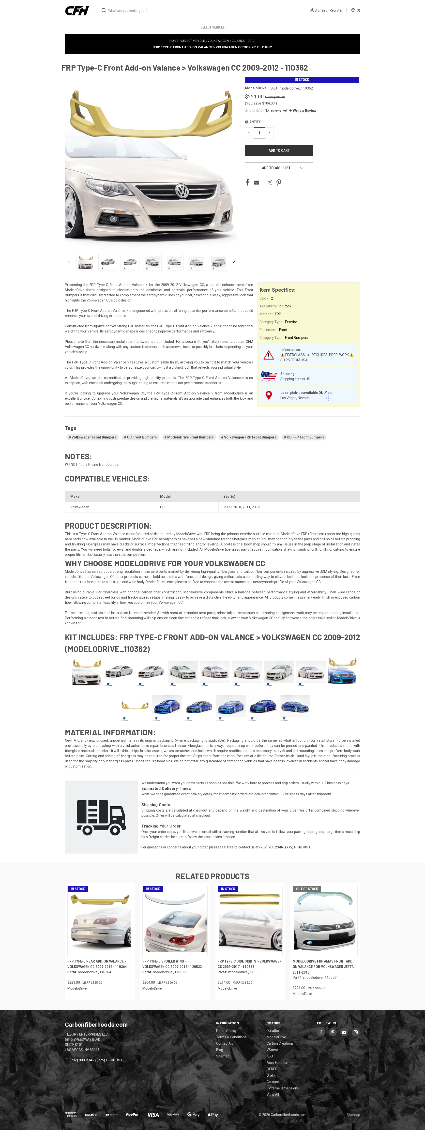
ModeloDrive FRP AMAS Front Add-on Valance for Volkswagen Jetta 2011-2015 (323, 967)
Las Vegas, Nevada (295, 398)
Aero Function (277, 1063)
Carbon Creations (280, 1043)
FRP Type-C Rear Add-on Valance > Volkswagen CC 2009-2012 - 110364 (97, 964)
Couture (273, 1082)
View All (273, 1095)
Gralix (271, 1075)
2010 (237, 507)
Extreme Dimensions (283, 1088)
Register (336, 10)
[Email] (256, 182)
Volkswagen (79, 507)
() (357, 10)
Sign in (320, 10)
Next (233, 262)
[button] (302, 111)
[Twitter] (269, 182)
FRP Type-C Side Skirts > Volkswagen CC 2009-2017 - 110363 (250, 964)
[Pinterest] (278, 182)
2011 (246, 507)
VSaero (272, 1050)
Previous (69, 262)
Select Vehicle (212, 27)
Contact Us (224, 1043)
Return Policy (226, 1031)
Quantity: (253, 122)
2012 (256, 507)
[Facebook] (247, 182)
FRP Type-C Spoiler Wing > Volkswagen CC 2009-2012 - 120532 (172, 964)
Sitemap (222, 1056)
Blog (219, 1050)
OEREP (272, 1069)
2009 (228, 507)
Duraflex (273, 1031)
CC (162, 507)
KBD (270, 1056)
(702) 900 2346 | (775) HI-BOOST (96, 1060)
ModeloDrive (276, 1037)
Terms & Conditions (231, 1037)
